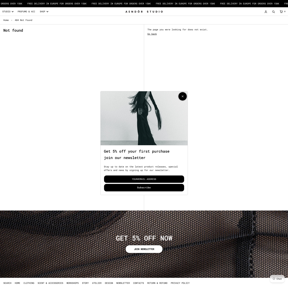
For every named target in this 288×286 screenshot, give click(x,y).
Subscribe (144, 187)
